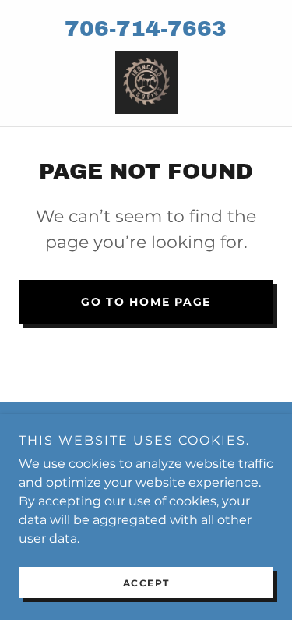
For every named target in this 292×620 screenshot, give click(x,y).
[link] (146, 82)
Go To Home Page (146, 302)
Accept (146, 583)
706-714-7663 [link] (146, 28)
